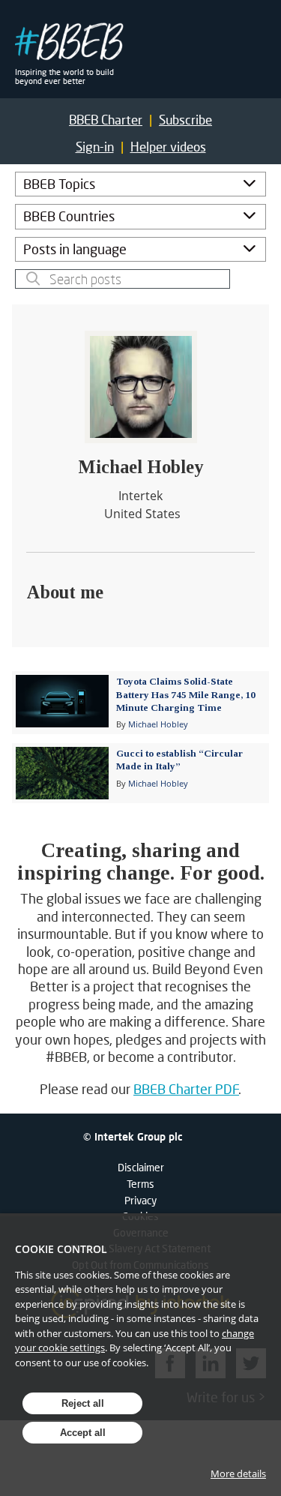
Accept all (83, 1432)
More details (238, 1473)
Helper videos (168, 146)
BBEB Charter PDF (186, 1089)
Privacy (140, 1200)
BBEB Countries (69, 216)
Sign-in (95, 146)
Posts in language (75, 249)
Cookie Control (61, 1249)
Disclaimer (141, 1167)
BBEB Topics (59, 183)
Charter (105, 119)
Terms (140, 1183)
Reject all (82, 1403)
